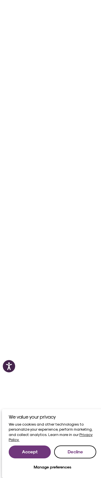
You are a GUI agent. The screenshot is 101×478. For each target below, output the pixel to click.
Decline (75, 451)
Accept (30, 451)
